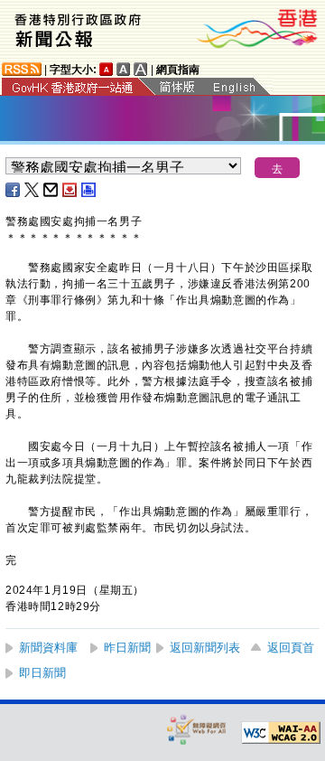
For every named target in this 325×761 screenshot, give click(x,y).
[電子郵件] (51, 190)
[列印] (89, 190)
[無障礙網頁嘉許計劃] (196, 729)
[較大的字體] (123, 69)
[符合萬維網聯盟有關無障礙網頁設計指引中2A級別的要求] (280, 733)
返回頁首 (290, 647)
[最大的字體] (141, 69)
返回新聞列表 (205, 647)
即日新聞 (42, 673)
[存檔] (70, 190)
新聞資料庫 (48, 647)
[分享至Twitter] (32, 190)
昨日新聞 (127, 647)
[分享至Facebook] (13, 190)
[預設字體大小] (106, 69)
